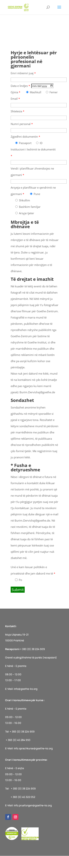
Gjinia (15, 92)
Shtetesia (17, 111)
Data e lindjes (20, 86)
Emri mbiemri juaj (23, 73)
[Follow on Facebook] (8, 817)
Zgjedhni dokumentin (25, 136)
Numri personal (22, 124)
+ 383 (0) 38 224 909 (32, 649)
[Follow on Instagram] (15, 817)
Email (15, 98)
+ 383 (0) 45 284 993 (18, 740)
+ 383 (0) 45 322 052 (23, 797)
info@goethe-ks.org (25, 689)
